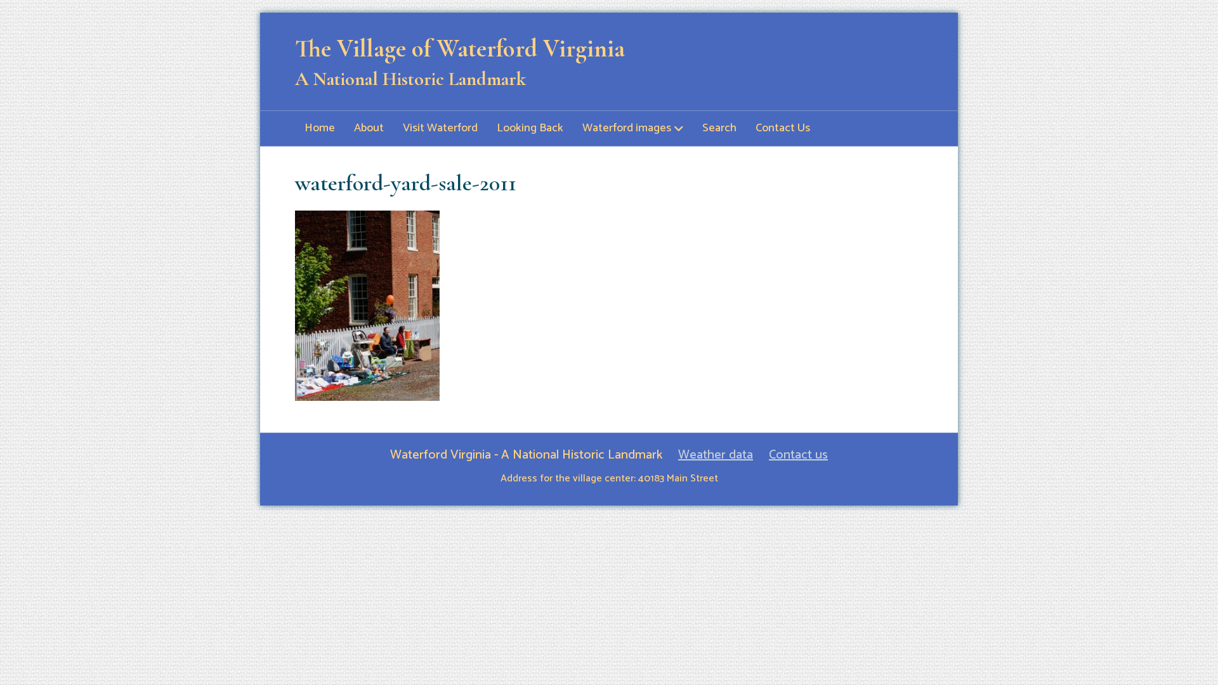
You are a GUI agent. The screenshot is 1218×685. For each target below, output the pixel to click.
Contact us (798, 455)
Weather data (715, 455)
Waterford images (626, 128)
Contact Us (783, 128)
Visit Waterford (440, 128)
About (369, 128)
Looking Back (530, 128)
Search (719, 128)
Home (319, 128)
